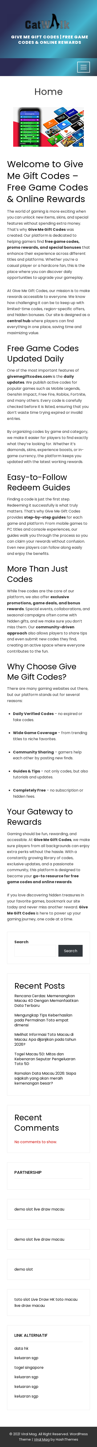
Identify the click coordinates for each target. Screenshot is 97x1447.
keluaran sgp (26, 1358)
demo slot (23, 1209)
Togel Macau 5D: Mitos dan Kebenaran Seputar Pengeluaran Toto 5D (44, 1059)
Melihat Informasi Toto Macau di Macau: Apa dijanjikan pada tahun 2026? (45, 1039)
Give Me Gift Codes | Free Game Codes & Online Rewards (49, 39)
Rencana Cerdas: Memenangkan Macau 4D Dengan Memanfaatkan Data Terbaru (46, 1000)
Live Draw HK (43, 1299)
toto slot (22, 1299)
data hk (21, 1348)
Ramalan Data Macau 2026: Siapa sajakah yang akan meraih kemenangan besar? (45, 1078)
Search (21, 942)
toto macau (66, 1299)
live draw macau (49, 1209)
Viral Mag (42, 1439)
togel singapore (29, 1367)
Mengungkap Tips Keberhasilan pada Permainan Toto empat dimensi (43, 1020)
